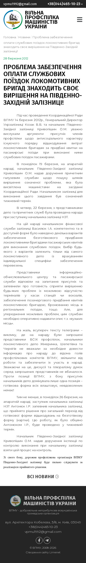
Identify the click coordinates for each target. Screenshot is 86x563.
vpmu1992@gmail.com (20, 4)
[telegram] (47, 540)
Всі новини (41, 476)
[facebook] (39, 540)
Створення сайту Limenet (43, 552)
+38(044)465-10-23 (43, 527)
